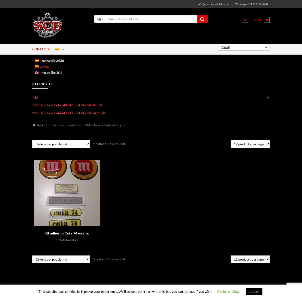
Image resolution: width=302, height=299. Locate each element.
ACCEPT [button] (254, 291)
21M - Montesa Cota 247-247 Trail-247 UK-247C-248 (69, 113)
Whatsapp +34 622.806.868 (251, 4)
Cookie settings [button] (228, 291)
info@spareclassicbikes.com (214, 4)
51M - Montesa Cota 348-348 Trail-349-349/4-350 (67, 105)
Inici (35, 97)
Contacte (41, 49)
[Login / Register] (245, 20)
